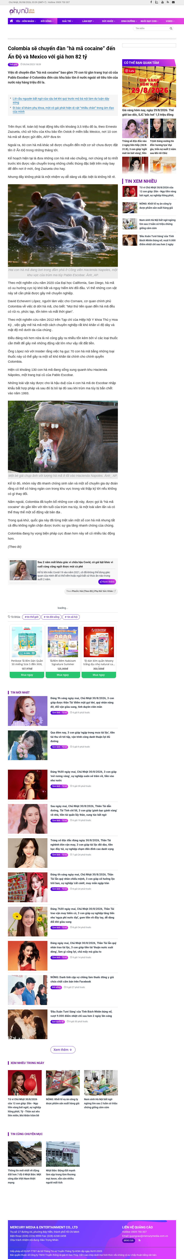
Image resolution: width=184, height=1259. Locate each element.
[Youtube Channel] (163, 2)
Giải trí (67, 21)
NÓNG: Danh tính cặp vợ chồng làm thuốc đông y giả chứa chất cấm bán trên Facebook (82, 979)
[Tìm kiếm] (171, 28)
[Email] (174, 2)
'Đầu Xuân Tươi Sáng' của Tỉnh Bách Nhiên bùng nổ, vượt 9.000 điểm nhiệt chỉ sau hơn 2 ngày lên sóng (81, 1014)
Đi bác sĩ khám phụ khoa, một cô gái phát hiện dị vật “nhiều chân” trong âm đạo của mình (63, 109)
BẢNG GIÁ (129, 1240)
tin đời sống (52, 616)
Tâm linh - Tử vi (59, 712)
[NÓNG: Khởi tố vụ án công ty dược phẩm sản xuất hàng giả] (63, 1082)
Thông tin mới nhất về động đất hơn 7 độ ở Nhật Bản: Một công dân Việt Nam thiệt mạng (24, 1176)
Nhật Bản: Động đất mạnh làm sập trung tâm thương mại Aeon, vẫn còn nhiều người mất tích (60, 1176)
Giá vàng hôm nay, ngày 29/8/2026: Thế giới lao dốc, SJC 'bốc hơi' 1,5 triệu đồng (148, 112)
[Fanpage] (152, 2)
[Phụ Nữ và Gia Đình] (22, 11)
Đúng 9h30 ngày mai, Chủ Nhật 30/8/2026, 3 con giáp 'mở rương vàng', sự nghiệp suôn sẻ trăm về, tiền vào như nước (83, 776)
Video (169, 21)
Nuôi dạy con (149, 21)
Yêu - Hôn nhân (25, 21)
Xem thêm (108, 581)
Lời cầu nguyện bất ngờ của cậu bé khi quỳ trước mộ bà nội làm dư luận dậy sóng (61, 100)
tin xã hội (72, 616)
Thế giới (13, 64)
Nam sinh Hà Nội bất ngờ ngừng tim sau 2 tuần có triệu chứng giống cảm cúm (100, 1103)
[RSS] (169, 2)
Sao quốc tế (57, 1021)
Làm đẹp (87, 21)
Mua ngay (27, 674)
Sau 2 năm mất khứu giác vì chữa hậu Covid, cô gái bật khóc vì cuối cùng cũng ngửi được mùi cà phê (75, 564)
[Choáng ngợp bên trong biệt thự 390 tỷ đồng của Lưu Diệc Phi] (135, 166)
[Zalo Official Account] (157, 2)
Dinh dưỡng (128, 21)
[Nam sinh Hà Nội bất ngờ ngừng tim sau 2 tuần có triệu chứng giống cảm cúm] (101, 1082)
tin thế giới (32, 616)
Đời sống (46, 21)
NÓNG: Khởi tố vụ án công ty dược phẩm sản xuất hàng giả (62, 1101)
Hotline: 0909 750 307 (59, 2)
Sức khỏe (108, 21)
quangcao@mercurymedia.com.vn (148, 1236)
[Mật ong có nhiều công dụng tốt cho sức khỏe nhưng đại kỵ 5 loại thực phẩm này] (163, 166)
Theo (89, 591)
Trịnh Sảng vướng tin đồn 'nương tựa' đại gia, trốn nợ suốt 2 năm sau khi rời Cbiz (163, 147)
